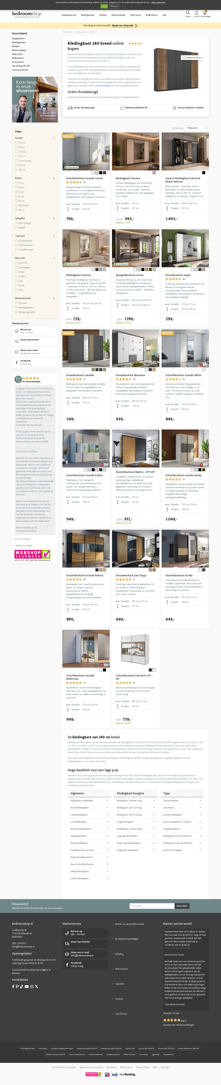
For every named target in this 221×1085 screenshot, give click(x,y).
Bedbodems (152, 15)
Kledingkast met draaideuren (177, 836)
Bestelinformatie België (126, 939)
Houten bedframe (96, 1054)
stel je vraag (25, 362)
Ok (105, 6)
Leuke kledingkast (79, 815)
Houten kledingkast (172, 815)
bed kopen (43, 1048)
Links (155, 1067)
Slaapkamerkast (78, 836)
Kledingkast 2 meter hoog (129, 801)
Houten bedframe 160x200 (188, 1048)
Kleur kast (20, 258)
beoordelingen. (185, 1025)
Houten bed (130, 1048)
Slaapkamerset (68, 15)
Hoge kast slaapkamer (128, 850)
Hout (20, 290)
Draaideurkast (25, 241)
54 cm (21, 183)
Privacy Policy (142, 1067)
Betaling (119, 954)
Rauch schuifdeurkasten (82, 864)
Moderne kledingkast (81, 829)
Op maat (22, 303)
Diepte (18, 178)
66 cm (21, 201)
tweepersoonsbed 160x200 (87, 1048)
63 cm (21, 196)
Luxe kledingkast (79, 822)
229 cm (22, 170)
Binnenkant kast (23, 298)
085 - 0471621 (26, 331)
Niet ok (115, 6)
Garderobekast (170, 801)
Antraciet (23, 263)
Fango (21, 272)
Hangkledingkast (171, 829)
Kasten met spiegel (172, 850)
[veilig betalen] (120, 1075)
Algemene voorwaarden (91, 1067)
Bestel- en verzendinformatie (129, 924)
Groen (21, 285)
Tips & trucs (121, 1014)
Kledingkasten (88, 15)
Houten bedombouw (77, 1054)
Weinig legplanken (27, 312)
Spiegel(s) (20, 218)
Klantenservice (20, 323)
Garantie (119, 984)
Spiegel (21, 227)
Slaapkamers (18, 39)
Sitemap (165, 1067)
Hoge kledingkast (125, 822)
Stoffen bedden (129, 1054)
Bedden (103, 15)
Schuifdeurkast (25, 245)
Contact (119, 999)
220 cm (22, 152)
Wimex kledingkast (80, 871)
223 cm (21, 165)
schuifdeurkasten (103, 86)
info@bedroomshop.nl (30, 351)
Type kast (20, 236)
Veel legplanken (25, 307)
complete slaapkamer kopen (62, 1048)
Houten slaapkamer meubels (177, 822)
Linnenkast (168, 808)
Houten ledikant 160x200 (55, 1054)
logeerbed (156, 1054)
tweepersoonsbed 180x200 (111, 1048)
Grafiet (21, 276)
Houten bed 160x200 (146, 1048)
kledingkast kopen (28, 1048)
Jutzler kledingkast (80, 878)
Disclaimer (112, 1067)
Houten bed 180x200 (166, 1048)
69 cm (21, 210)
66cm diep (23, 205)
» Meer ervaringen (23, 546)
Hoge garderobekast (127, 836)
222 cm (21, 156)
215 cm (21, 147)
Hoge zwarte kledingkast (129, 843)
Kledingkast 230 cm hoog (129, 815)
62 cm (21, 192)
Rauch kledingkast (79, 843)
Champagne (24, 267)
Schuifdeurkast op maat (82, 850)
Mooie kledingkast (80, 808)
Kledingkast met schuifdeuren (177, 843)
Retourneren (121, 969)
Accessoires (18, 62)
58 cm (21, 187)
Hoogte (19, 138)
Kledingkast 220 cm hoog (129, 808)
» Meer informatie (157, 2)
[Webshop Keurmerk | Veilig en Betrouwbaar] (34, 556)
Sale (164, 15)
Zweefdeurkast (25, 250)
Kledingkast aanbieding (82, 801)
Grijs (20, 281)
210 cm (21, 143)
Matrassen (135, 15)
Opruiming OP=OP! (21, 66)
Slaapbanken (168, 1054)
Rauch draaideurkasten (82, 857)
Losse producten (20, 70)
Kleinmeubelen (119, 15)
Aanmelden (181, 906)
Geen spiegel (24, 223)
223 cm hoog (24, 161)
